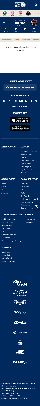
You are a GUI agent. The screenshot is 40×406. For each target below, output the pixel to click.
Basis (3, 231)
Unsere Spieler (26, 166)
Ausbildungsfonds (8, 219)
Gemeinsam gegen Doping (11, 241)
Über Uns (24, 183)
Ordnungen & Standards (29, 199)
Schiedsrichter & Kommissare (27, 203)
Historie (4, 190)
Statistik (26, 40)
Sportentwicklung (12, 214)
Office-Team (25, 186)
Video (16, 40)
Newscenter (8, 146)
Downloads (29, 222)
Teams (3, 183)
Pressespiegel (30, 219)
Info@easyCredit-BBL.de (18, 398)
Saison (25, 146)
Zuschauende (6, 193)
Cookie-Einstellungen (9, 261)
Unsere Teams (26, 163)
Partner (23, 193)
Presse (29, 214)
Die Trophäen (25, 196)
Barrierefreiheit (6, 258)
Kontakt (6, 247)
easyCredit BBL (29, 179)
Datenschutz (5, 255)
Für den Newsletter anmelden (20, 87)
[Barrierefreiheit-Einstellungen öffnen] (36, 206)
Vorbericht (6, 40)
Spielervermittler (27, 208)
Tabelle (23, 157)
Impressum (5, 252)
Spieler (3, 186)
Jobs (22, 190)
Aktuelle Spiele (26, 154)
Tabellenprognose (27, 160)
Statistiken (8, 179)
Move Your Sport (7, 222)
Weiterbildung (6, 228)
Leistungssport (6, 225)
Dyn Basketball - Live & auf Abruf (29, 171)
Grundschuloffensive (8, 234)
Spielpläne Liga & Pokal (29, 151)
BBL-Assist (5, 237)
